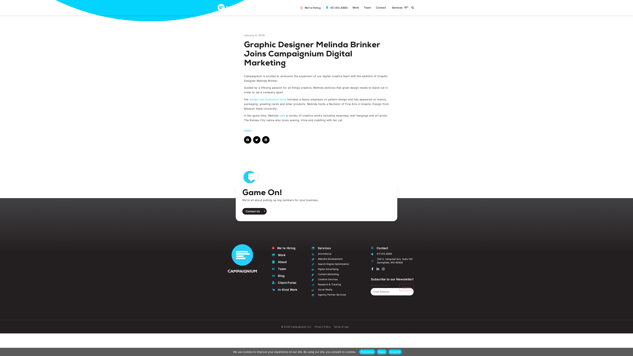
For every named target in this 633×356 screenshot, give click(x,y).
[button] (399, 7)
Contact (381, 7)
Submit (406, 287)
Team (367, 7)
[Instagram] (383, 268)
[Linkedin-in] (377, 268)
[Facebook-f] (372, 268)
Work (355, 7)
